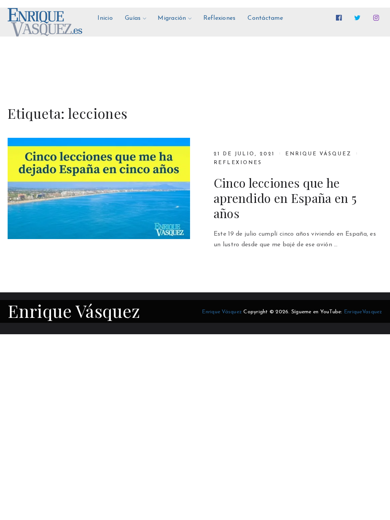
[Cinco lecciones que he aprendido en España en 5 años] (99, 188)
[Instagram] (377, 17)
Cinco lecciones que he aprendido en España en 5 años (285, 198)
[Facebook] (340, 17)
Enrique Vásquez (318, 154)
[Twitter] (359, 17)
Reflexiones (238, 162)
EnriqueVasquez (363, 312)
